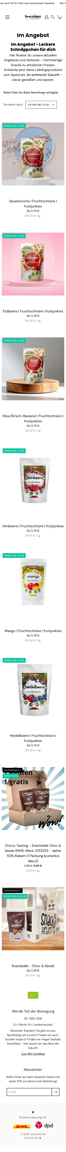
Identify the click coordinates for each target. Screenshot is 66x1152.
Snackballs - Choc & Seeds (33, 966)
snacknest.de (38, 1134)
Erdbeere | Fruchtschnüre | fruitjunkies (33, 311)
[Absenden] (55, 1092)
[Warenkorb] (59, 17)
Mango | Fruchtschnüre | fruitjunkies (33, 630)
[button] (53, 17)
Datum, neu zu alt (39, 104)
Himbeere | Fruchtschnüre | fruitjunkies (33, 526)
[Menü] (7, 17)
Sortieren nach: (13, 104)
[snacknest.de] (33, 17)
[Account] (46, 17)
